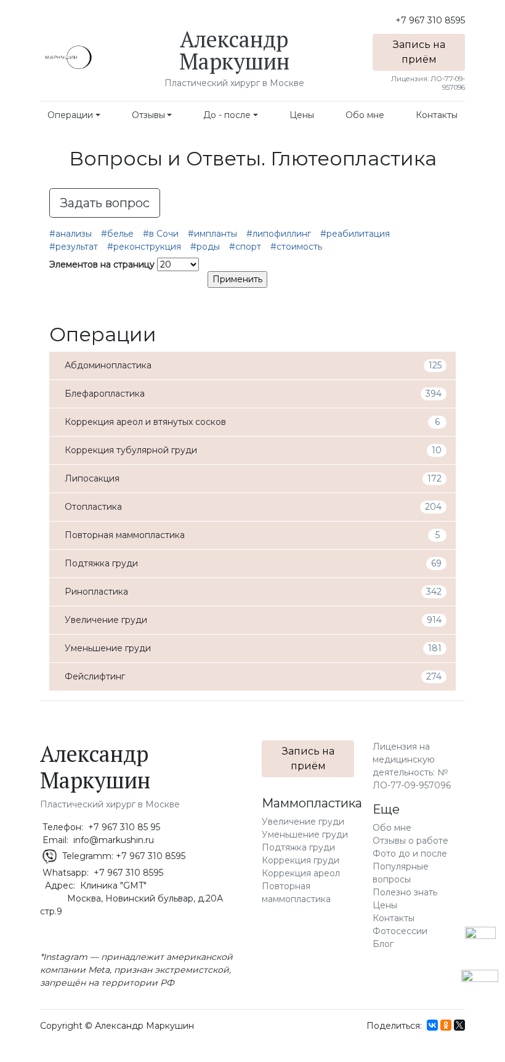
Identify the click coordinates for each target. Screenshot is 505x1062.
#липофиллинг (278, 233)
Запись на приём (419, 52)
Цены (301, 115)
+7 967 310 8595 (430, 20)
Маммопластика (312, 803)
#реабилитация (355, 233)
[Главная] (67, 57)
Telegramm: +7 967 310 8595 (122, 856)
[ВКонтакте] (432, 1025)
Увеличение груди (303, 821)
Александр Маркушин (234, 50)
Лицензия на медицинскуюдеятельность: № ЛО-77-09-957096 (412, 766)
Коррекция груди (300, 860)
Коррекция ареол (301, 873)
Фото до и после (410, 853)
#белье (117, 233)
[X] (459, 1025)
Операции (70, 115)
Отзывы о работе (410, 840)
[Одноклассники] (445, 1025)
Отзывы (148, 115)
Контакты (437, 115)
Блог (383, 943)
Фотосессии (400, 931)
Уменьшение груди (305, 834)
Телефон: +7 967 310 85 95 (100, 827)
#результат (73, 246)
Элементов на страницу (102, 264)
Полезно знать (405, 892)
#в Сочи (161, 233)
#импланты (212, 233)
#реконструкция (144, 246)
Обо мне (364, 115)
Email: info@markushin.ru (97, 840)
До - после (227, 115)
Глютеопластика (353, 158)
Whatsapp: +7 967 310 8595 (101, 872)
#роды (205, 246)
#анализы (70, 233)
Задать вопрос (105, 203)
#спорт (245, 246)
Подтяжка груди (298, 847)
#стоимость (296, 246)
